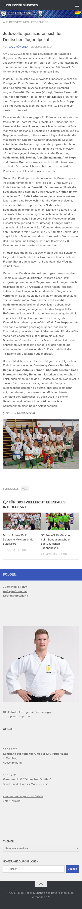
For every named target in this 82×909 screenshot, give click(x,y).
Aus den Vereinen (16, 22)
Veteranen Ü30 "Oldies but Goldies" (27, 779)
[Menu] (77, 5)
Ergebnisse (39, 22)
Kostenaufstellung (15, 595)
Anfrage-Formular (15, 591)
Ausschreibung (12, 762)
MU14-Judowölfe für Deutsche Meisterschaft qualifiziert (18, 539)
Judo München (18, 46)
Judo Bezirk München (20, 5)
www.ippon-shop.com (16, 716)
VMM (24, 489)
